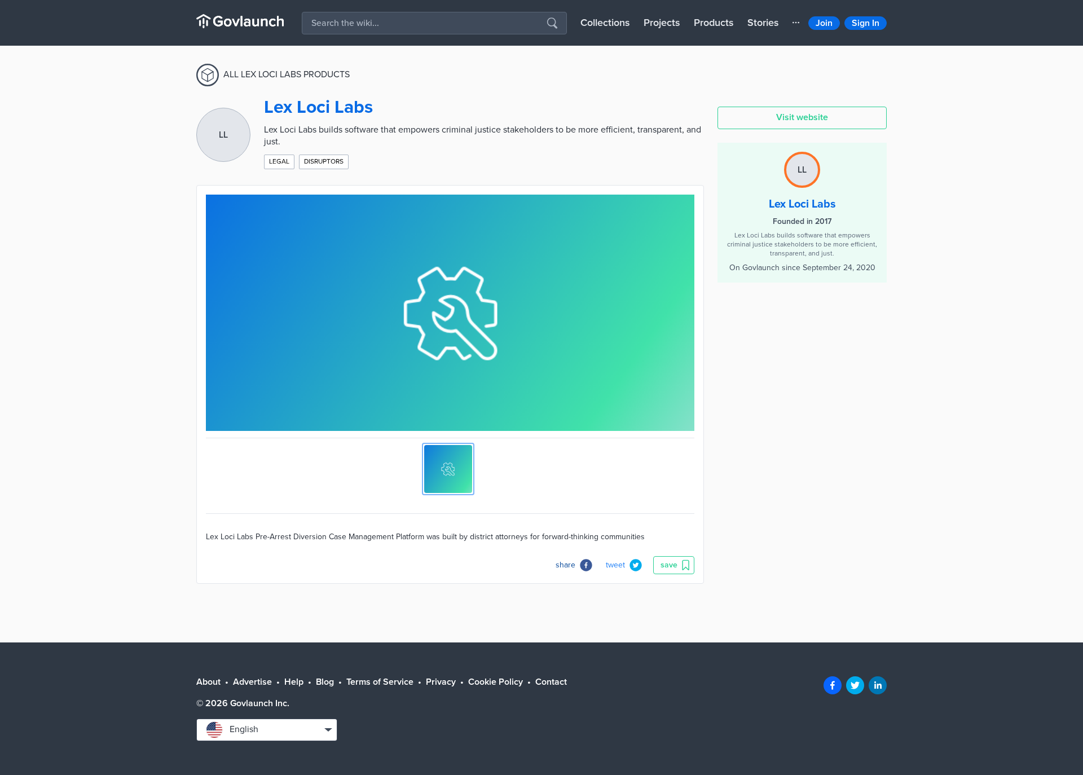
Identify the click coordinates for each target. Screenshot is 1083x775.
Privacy (441, 682)
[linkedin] (878, 685)
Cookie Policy (495, 682)
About (208, 682)
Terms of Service (379, 682)
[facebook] (833, 685)
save (669, 565)
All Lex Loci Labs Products (286, 74)
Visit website (802, 117)
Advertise (252, 682)
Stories (763, 22)
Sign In (865, 23)
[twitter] (855, 685)
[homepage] (240, 21)
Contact (551, 682)
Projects (662, 22)
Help (293, 682)
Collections (605, 22)
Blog (325, 682)
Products (714, 22)
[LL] (802, 157)
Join (824, 23)
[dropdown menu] (796, 22)
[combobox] (266, 730)
